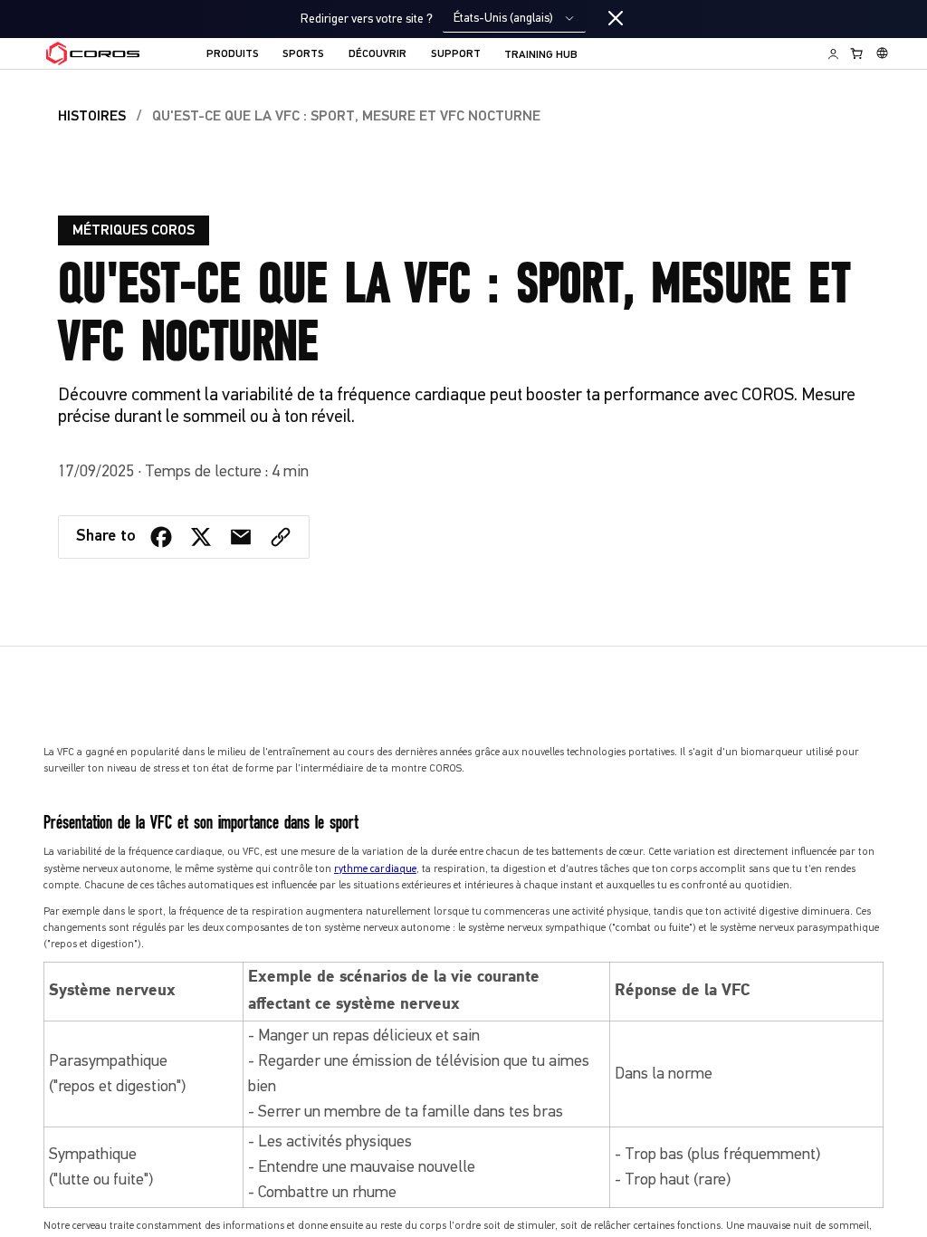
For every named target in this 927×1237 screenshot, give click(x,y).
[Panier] (857, 53)
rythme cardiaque (375, 868)
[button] (280, 537)
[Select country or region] (882, 53)
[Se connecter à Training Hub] (833, 53)
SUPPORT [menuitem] (456, 54)
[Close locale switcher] (615, 19)
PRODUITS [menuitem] (232, 54)
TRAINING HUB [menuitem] (541, 55)
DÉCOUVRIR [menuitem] (377, 54)
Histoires (92, 117)
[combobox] (514, 19)
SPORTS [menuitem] (303, 54)
